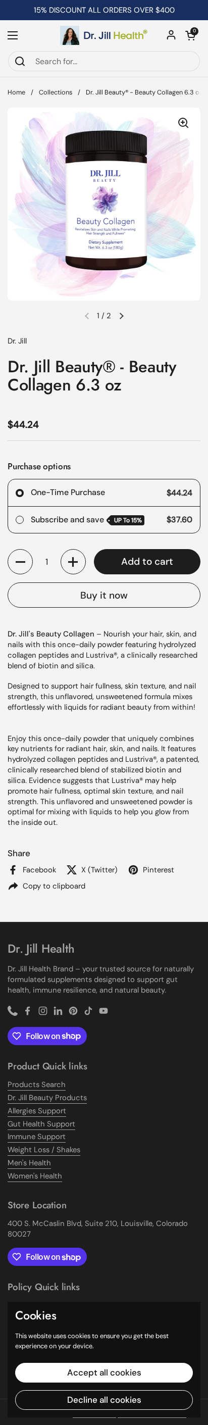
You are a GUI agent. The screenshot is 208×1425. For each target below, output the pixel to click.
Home (16, 92)
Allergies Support (37, 1111)
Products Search (37, 1084)
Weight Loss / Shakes (44, 1150)
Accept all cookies (104, 1372)
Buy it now (104, 595)
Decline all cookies (104, 1399)
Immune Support (37, 1137)
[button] (190, 35)
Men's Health (29, 1163)
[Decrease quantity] (20, 561)
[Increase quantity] (73, 561)
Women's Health (35, 1176)
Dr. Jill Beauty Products (47, 1098)
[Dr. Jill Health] (104, 35)
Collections (55, 92)
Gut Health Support (41, 1124)
